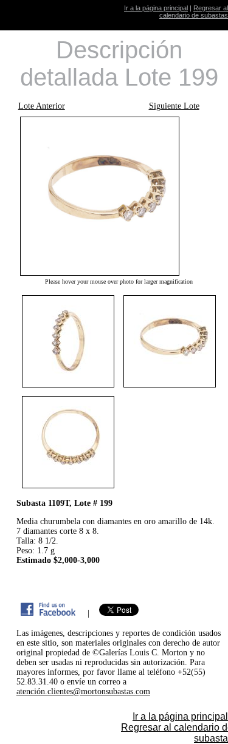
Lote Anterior (41, 106)
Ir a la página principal (156, 8)
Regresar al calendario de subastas (193, 11)
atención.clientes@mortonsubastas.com (83, 691)
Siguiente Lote (174, 106)
